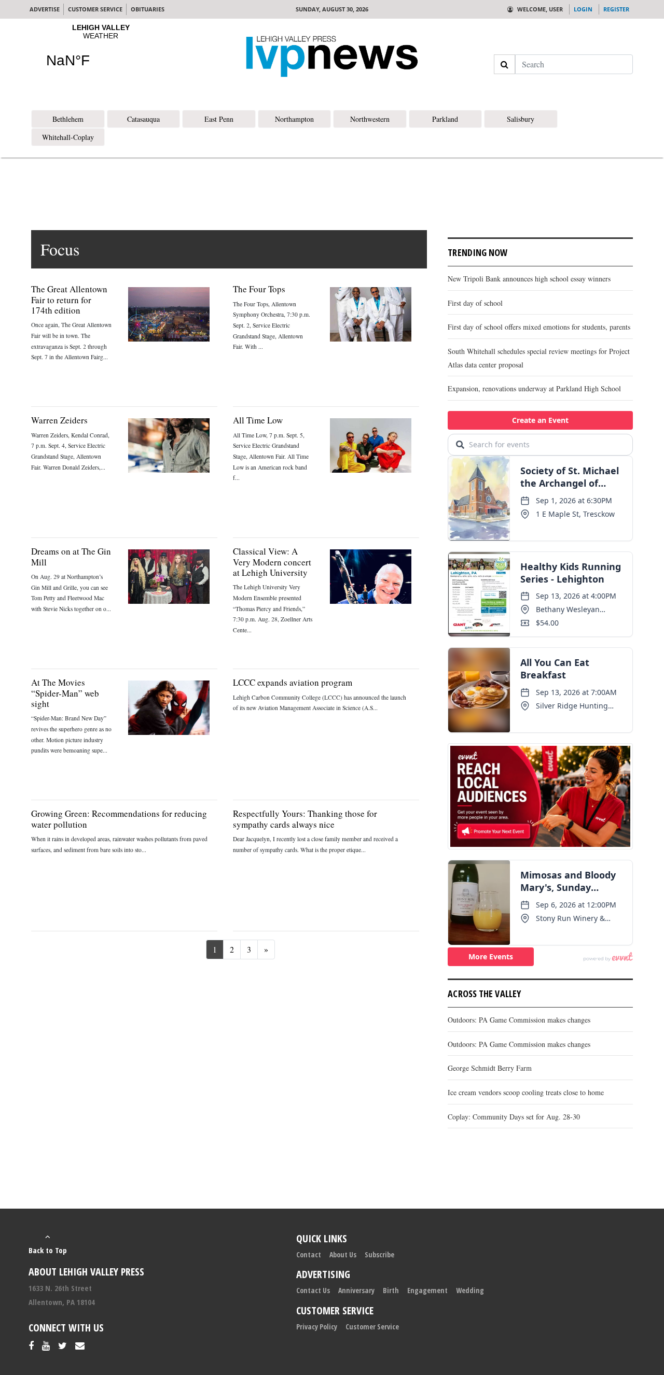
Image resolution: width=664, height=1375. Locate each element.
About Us (342, 1254)
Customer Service (372, 1326)
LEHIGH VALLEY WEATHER (100, 52)
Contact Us (313, 1290)
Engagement (427, 1290)
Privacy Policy (316, 1326)
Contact (308, 1254)
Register (616, 9)
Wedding (470, 1290)
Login (583, 9)
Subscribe (379, 1254)
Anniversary (356, 1290)
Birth (391, 1290)
